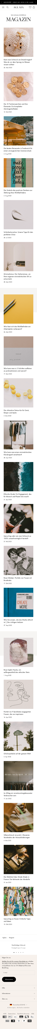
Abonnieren (9, 979)
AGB (4, 1014)
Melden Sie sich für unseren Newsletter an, (15, 961)
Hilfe (32, 1014)
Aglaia (4, 937)
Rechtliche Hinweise (23, 1014)
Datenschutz (11, 1014)
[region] (18, 945)
